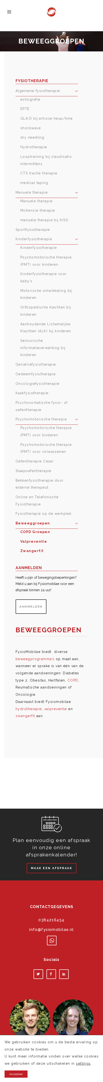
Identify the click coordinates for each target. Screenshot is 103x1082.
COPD (73, 680)
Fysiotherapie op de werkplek (43, 514)
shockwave (30, 128)
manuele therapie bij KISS (44, 220)
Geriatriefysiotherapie (36, 364)
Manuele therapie (32, 192)
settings (83, 1063)
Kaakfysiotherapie (32, 393)
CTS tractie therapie (38, 173)
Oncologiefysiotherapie (38, 384)
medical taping (34, 183)
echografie (30, 99)
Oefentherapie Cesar (35, 461)
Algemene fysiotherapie (38, 91)
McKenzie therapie (37, 210)
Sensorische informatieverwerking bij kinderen (43, 348)
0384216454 (51, 920)
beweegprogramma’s (35, 659)
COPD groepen (35, 532)
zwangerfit (25, 716)
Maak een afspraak (51, 868)
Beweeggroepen (33, 523)
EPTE (25, 109)
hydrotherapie (29, 709)
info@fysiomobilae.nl (51, 929)
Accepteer (16, 1074)
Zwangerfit (32, 551)
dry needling (32, 137)
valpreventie (55, 709)
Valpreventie (33, 541)
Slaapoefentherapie (34, 471)
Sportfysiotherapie (33, 230)
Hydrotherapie (33, 147)
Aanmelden (31, 606)
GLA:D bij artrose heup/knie (46, 118)
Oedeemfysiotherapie (36, 374)
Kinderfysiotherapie (34, 239)
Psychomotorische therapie (41, 419)
